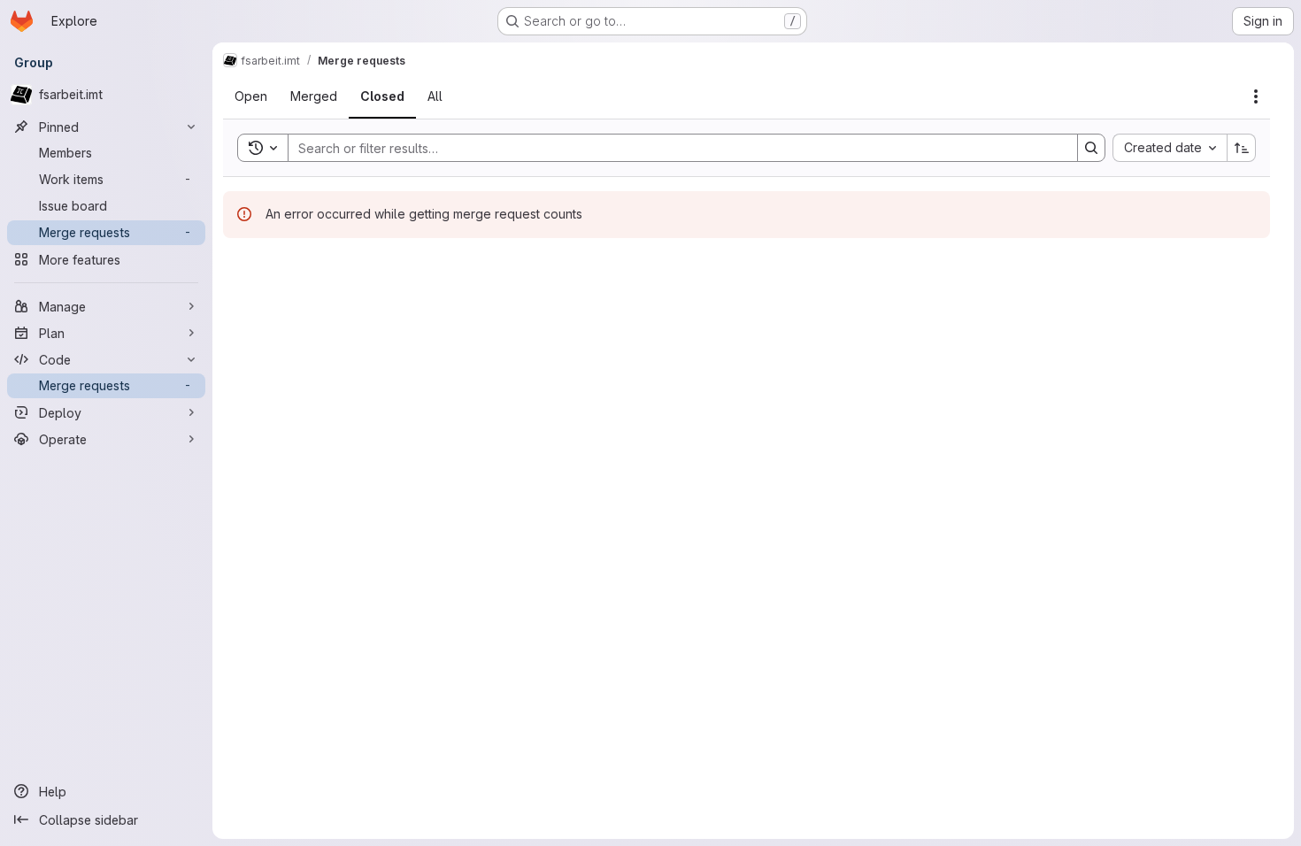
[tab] (251, 96)
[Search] (1091, 148)
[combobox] (1169, 148)
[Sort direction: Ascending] (1242, 148)
